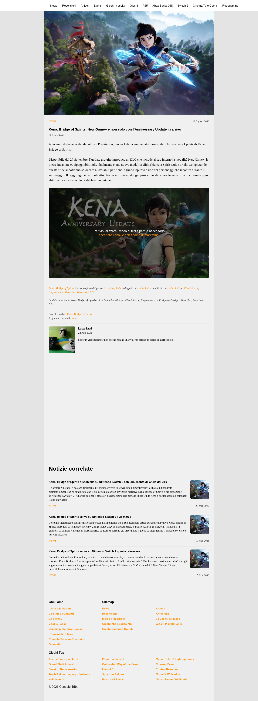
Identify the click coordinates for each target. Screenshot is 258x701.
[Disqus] (129, 411)
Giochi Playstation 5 (169, 623)
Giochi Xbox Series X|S (117, 623)
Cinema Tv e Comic (205, 5)
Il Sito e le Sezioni (60, 608)
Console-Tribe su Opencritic (67, 639)
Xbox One (69, 292)
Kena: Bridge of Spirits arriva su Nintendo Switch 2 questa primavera (94, 551)
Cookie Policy (57, 623)
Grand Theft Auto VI (61, 664)
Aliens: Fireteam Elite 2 (63, 659)
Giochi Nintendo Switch (117, 628)
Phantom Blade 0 (113, 659)
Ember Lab (143, 288)
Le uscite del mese (168, 618)
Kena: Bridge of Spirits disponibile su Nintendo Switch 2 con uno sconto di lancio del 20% (108, 481)
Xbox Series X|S (162, 5)
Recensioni (69, 5)
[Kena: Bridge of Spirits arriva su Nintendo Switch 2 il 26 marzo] (199, 524)
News (53, 5)
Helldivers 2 (56, 679)
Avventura (109, 288)
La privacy (55, 618)
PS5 (145, 5)
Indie (118, 288)
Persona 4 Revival (113, 679)
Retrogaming (230, 5)
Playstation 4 (191, 288)
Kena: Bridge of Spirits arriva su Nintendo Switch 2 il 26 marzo (90, 516)
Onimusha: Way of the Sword (121, 664)
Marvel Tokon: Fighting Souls (175, 659)
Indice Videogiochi (114, 618)
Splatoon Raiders (113, 674)
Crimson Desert (166, 664)
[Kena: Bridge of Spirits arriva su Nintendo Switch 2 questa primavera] (199, 558)
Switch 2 (183, 5)
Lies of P (108, 669)
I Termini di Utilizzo (61, 634)
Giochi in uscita (115, 5)
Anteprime (162, 613)
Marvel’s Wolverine (168, 674)
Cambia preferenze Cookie (66, 628)
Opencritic (55, 644)
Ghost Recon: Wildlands (171, 679)
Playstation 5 (56, 292)
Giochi (134, 5)
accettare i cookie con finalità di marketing (128, 235)
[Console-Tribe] (23, 5)
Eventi (97, 5)
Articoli (85, 5)
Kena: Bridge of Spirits (61, 288)
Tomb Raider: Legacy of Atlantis (69, 674)
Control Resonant (167, 669)
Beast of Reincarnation (63, 669)
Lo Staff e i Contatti (61, 613)
